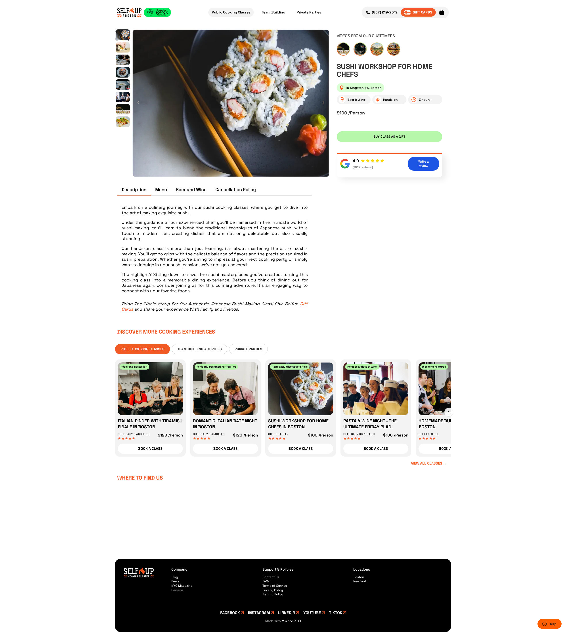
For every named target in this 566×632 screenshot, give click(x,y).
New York (360, 581)
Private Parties (309, 12)
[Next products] (448, 412)
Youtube (312, 612)
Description (134, 189)
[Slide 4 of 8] (123, 72)
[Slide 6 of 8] (123, 97)
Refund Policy (272, 594)
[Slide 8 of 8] (123, 121)
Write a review (423, 163)
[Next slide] (325, 103)
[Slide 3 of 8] (123, 60)
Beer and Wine (191, 189)
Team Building (273, 12)
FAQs (266, 581)
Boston (358, 577)
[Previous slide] (137, 103)
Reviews (177, 590)
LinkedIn (286, 612)
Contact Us (270, 577)
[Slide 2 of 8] (123, 47)
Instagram (259, 612)
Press (175, 581)
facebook (230, 612)
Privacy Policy (272, 590)
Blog (174, 577)
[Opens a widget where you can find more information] (549, 624)
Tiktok (335, 612)
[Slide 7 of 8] (123, 109)
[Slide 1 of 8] (123, 35)
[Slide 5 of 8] (123, 84)
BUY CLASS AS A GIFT (389, 137)
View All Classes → (429, 463)
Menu (161, 189)
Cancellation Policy (235, 189)
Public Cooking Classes (231, 12)
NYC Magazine (181, 586)
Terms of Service (274, 586)
